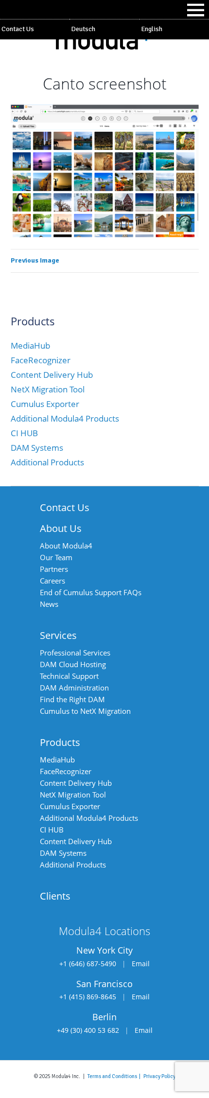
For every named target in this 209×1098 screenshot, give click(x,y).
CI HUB (24, 433)
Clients (55, 896)
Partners (54, 569)
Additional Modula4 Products (65, 418)
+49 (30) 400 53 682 (88, 1030)
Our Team (56, 557)
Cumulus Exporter (45, 403)
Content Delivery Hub (52, 374)
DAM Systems (37, 447)
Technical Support (69, 676)
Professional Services (75, 652)
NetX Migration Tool (48, 389)
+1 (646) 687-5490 (87, 963)
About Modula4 (66, 545)
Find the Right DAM (72, 699)
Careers (52, 580)
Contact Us (17, 29)
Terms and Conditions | (115, 1076)
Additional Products (47, 462)
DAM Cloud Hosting (73, 664)
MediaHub (30, 345)
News (49, 604)
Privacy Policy (159, 1076)
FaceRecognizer (40, 360)
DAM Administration (74, 687)
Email (141, 963)
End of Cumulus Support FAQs (90, 592)
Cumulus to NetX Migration (85, 711)
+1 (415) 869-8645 (87, 996)
